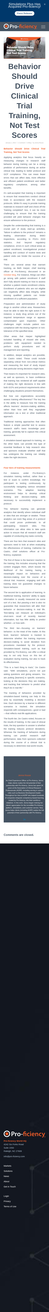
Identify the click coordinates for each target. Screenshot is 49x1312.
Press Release (24, 13)
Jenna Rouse (39, 143)
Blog (29, 143)
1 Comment (21, 143)
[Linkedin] (24, 819)
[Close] (44, 4)
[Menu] (42, 26)
